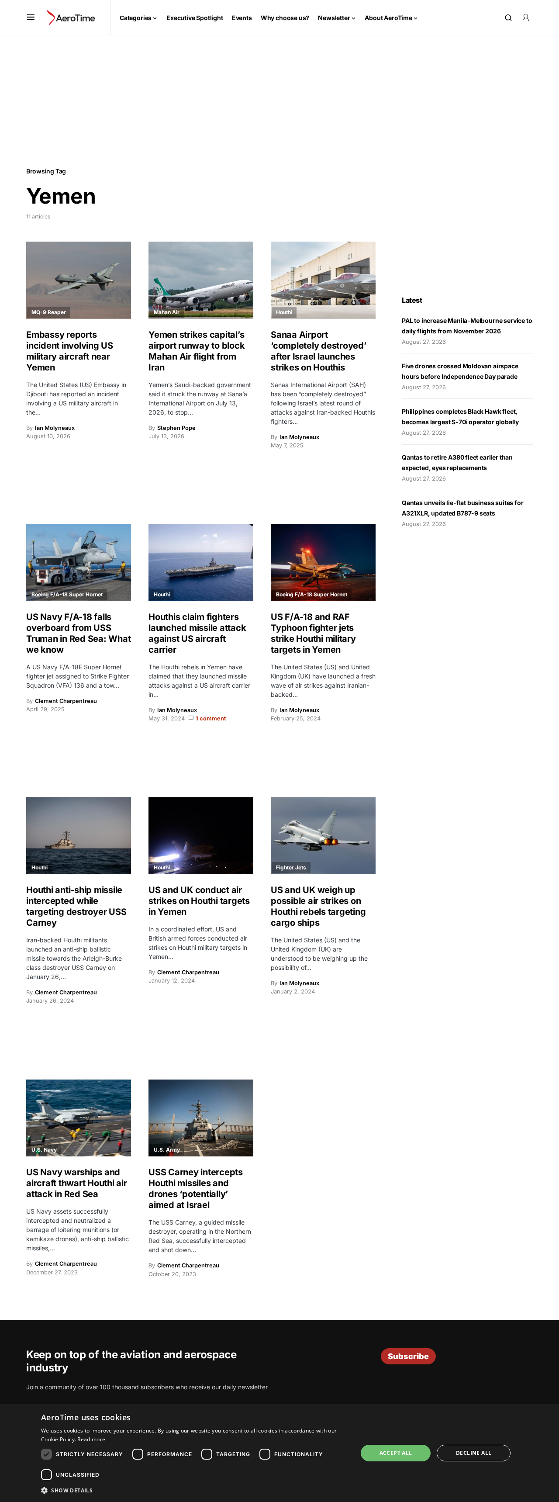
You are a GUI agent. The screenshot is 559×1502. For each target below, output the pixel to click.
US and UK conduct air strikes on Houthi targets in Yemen (199, 901)
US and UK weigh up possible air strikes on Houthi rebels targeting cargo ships (318, 906)
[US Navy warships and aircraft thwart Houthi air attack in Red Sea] (78, 1118)
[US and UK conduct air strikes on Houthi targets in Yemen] (200, 835)
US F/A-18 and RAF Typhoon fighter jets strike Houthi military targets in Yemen (313, 633)
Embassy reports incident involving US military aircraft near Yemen (69, 351)
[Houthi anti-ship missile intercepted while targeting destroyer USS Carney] (78, 835)
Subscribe (408, 1356)
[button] (30, 17)
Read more (91, 1439)
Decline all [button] (473, 1453)
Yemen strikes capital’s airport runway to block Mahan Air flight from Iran (196, 351)
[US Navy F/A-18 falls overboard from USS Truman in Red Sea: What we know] (78, 562)
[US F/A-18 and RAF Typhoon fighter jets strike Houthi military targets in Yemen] (323, 562)
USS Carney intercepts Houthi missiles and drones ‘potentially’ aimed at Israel (195, 1188)
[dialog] (279, 1453)
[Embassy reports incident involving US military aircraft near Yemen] (78, 280)
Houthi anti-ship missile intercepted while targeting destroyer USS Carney (76, 906)
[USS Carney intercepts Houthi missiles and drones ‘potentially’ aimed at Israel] (200, 1118)
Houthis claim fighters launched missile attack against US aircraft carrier (197, 633)
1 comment (211, 718)
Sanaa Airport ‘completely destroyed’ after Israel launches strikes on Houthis (318, 351)
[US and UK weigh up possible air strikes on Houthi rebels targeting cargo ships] (323, 835)
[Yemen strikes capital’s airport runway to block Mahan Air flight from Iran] (200, 280)
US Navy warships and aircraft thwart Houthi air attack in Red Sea (76, 1183)
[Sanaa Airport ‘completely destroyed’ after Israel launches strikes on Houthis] (323, 280)
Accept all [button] (396, 1453)
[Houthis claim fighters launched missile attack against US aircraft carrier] (200, 562)
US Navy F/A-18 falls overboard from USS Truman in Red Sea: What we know (78, 633)
